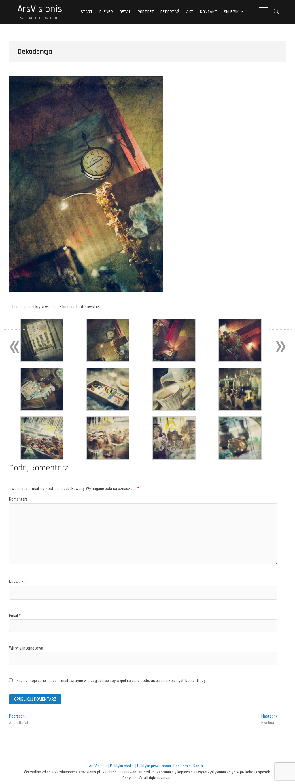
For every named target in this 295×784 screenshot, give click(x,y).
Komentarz (18, 499)
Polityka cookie (122, 766)
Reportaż (169, 12)
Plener (106, 12)
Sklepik (231, 12)
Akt (190, 12)
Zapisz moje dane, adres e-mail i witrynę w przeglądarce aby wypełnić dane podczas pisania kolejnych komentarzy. (111, 680)
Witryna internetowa (26, 648)
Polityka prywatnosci (154, 766)
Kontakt (208, 12)
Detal (125, 12)
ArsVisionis (39, 9)
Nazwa (16, 582)
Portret (146, 12)
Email (15, 615)
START (87, 12)
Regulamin (182, 766)
